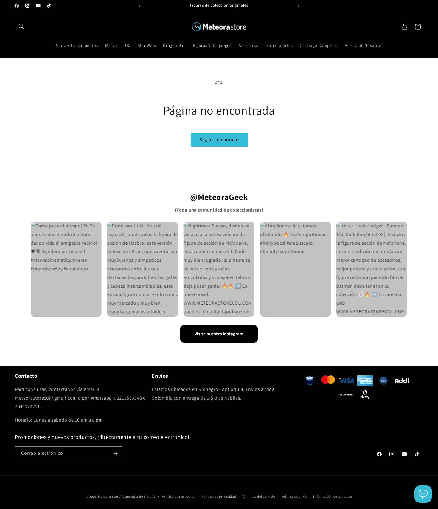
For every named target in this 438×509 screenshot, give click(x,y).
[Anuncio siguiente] (298, 5)
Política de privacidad (218, 496)
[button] (21, 26)
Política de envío (294, 496)
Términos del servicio (258, 496)
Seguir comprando (219, 139)
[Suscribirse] (115, 453)
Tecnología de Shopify (138, 496)
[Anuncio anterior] (139, 5)
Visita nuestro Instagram (219, 334)
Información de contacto (332, 496)
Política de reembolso (178, 496)
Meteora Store (109, 496)
